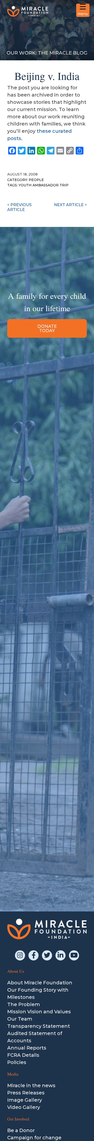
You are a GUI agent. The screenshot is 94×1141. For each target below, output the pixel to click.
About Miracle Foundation (39, 983)
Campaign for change (34, 1138)
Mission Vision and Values (39, 1012)
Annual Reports (26, 1048)
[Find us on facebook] (33, 955)
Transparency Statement (38, 1026)
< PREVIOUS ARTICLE (19, 207)
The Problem (23, 1004)
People (36, 180)
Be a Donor (21, 1130)
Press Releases (26, 1093)
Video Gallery (23, 1107)
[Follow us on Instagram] (20, 955)
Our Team (19, 1019)
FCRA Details (23, 1055)
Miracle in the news (31, 1085)
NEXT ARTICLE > (70, 205)
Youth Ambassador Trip (43, 185)
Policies (16, 1062)
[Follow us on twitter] (47, 955)
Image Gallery (24, 1100)
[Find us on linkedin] (60, 955)
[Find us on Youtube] (74, 955)
